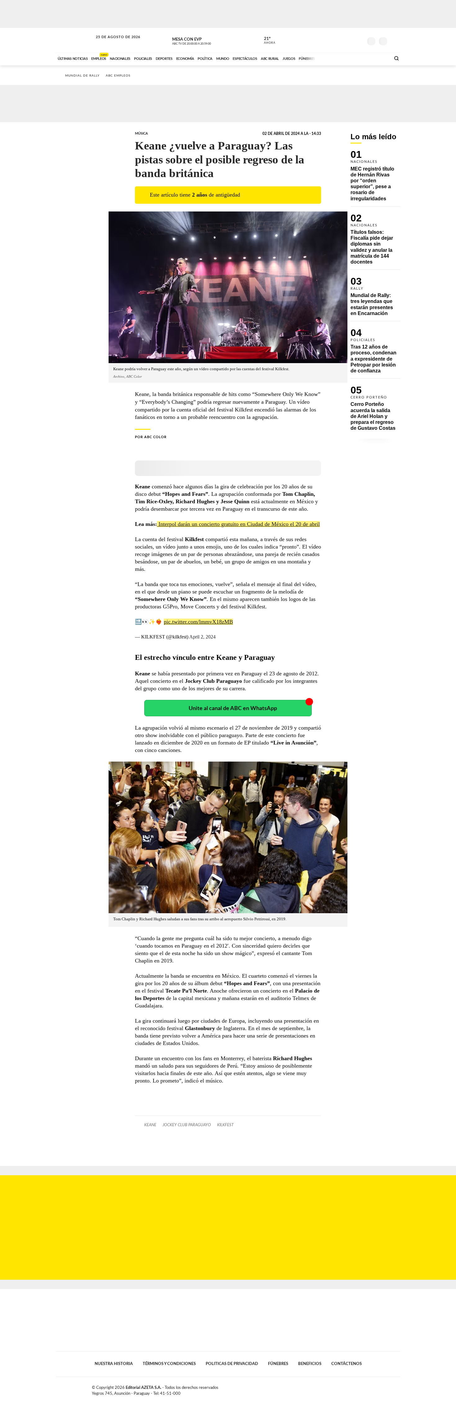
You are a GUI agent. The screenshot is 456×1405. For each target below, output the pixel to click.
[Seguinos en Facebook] (330, 40)
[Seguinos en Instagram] (358, 40)
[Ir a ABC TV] (336, 58)
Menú (395, 40)
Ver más (375, 178)
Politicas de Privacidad (232, 1364)
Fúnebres (278, 1364)
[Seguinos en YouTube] (349, 40)
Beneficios (309, 1364)
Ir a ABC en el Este (112, 43)
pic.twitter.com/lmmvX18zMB (198, 622)
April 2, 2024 (202, 636)
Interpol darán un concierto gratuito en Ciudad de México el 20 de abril (238, 524)
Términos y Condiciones (169, 1364)
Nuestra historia (114, 1364)
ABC (75, 40)
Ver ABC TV (203, 40)
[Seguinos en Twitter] (340, 40)
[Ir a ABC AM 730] (353, 58)
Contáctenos (346, 1364)
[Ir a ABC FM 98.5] (377, 58)
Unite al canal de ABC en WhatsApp (233, 708)
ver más (266, 40)
